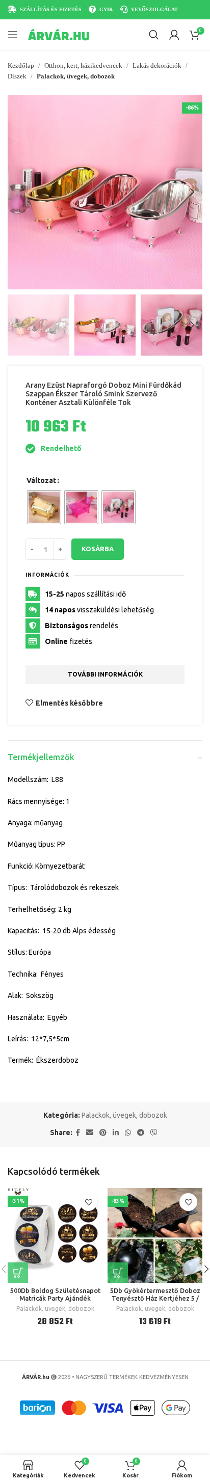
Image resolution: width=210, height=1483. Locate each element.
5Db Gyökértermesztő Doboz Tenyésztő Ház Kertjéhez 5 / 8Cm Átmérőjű (155, 1298)
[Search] (154, 34)
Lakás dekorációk (157, 65)
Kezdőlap (21, 65)
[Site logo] (58, 34)
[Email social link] (89, 1133)
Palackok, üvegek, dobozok (76, 76)
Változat (41, 480)
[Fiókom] (174, 34)
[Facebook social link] (77, 1133)
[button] (18, 192)
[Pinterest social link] (103, 1133)
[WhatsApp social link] (128, 1133)
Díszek (17, 76)
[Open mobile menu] (13, 34)
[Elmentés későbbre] (88, 1202)
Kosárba (98, 548)
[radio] (44, 507)
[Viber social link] (154, 1133)
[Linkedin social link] (116, 1133)
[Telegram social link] (140, 1133)
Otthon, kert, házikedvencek (83, 65)
